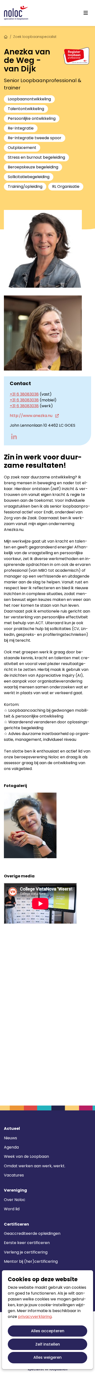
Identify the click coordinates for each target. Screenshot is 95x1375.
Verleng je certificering (26, 1252)
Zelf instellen (47, 1344)
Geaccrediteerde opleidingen (32, 1233)
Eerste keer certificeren (27, 1242)
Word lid (11, 1209)
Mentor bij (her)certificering (31, 1261)
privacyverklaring (35, 1316)
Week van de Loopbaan (26, 1156)
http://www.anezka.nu (31, 415)
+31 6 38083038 (24, 394)
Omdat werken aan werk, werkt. (34, 1166)
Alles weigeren (47, 1357)
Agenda (11, 1147)
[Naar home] (16, 13)
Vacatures (14, 1175)
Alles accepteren (47, 1331)
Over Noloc (14, 1199)
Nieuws (10, 1138)
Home (6, 36)
